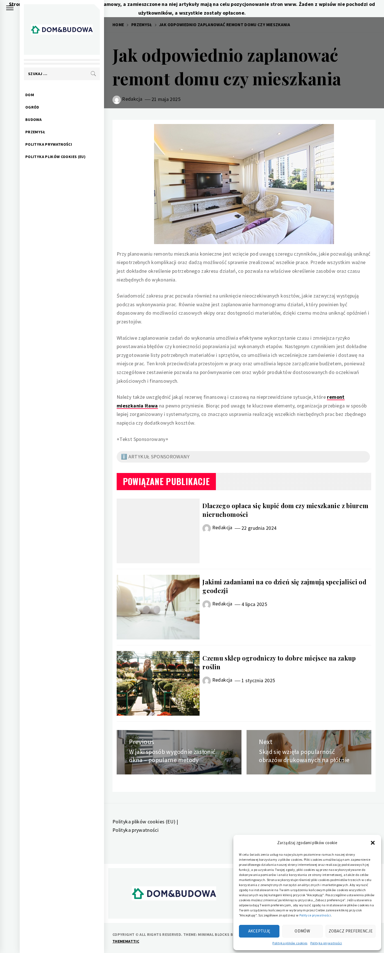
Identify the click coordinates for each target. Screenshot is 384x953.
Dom (29, 94)
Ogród (32, 107)
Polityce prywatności (315, 915)
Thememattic (125, 941)
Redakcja (132, 99)
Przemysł (35, 131)
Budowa (33, 119)
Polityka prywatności (326, 943)
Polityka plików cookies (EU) (55, 156)
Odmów (302, 931)
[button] (373, 843)
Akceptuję (259, 931)
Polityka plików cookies (289, 943)
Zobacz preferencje (350, 931)
